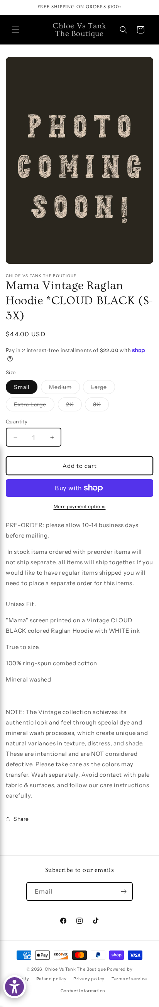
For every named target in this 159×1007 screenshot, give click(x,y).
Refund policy (51, 978)
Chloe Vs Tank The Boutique (75, 969)
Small (21, 387)
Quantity (16, 421)
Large (103, 388)
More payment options (80, 506)
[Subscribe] (123, 891)
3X (101, 406)
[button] (15, 29)
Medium (64, 388)
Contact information (83, 990)
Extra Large (34, 406)
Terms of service (129, 978)
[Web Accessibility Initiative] (14, 986)
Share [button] (21, 818)
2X (74, 406)
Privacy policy (89, 978)
